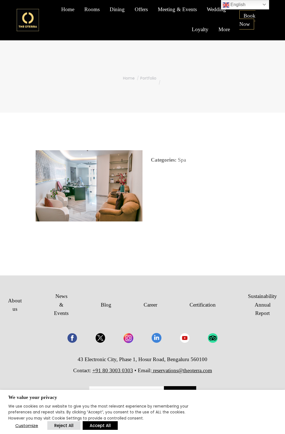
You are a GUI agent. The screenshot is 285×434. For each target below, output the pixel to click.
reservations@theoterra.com (182, 370)
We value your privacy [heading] (32, 397)
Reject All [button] (63, 425)
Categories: (163, 160)
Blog (106, 305)
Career (150, 305)
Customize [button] (26, 425)
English (237, 4)
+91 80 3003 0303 (112, 370)
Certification (203, 305)
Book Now (247, 20)
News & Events (61, 304)
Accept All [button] (100, 425)
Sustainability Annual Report (262, 304)
